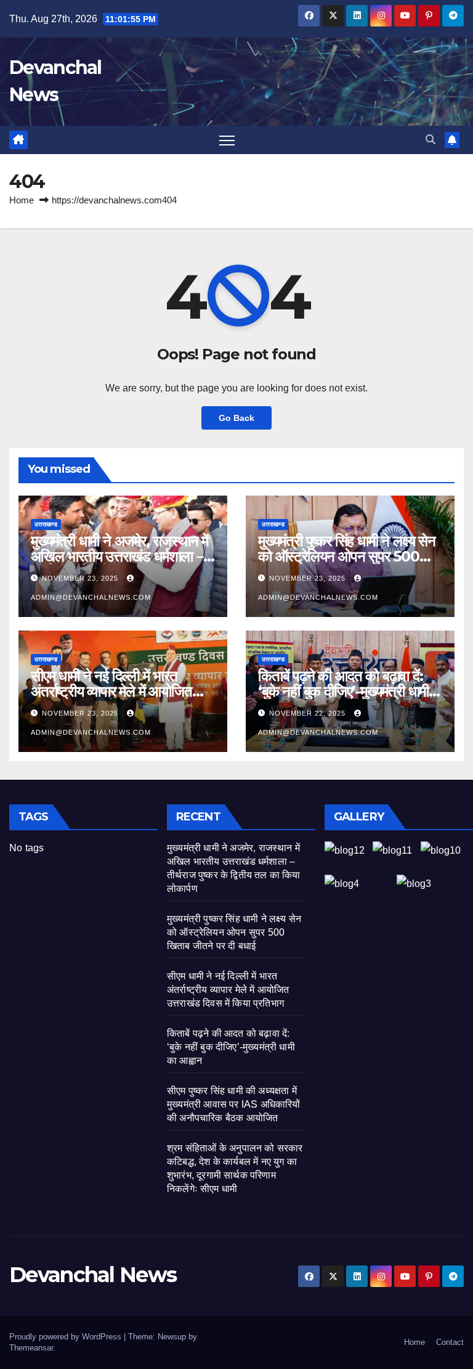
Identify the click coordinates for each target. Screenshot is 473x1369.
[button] (430, 139)
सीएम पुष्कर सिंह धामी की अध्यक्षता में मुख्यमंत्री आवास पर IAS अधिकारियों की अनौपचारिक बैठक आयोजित (234, 1104)
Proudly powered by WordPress (66, 1336)
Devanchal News (92, 1275)
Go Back (236, 418)
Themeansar (31, 1347)
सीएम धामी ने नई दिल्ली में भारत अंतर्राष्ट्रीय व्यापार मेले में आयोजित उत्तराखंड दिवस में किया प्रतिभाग (111, 691)
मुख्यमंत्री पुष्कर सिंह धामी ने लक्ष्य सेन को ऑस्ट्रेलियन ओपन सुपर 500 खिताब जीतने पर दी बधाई (346, 556)
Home (21, 200)
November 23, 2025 (81, 578)
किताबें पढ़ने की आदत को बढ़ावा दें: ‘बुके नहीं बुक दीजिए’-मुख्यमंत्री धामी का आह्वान (343, 691)
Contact (450, 1342)
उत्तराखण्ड (45, 524)
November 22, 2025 (308, 713)
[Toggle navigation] (227, 140)
